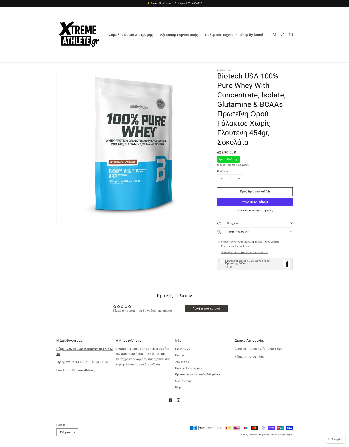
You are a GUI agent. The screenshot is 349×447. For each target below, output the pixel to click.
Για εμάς (180, 355)
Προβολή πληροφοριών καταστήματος (244, 252)
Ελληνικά (65, 432)
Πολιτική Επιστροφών (188, 368)
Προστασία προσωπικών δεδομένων (197, 374)
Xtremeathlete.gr (256, 435)
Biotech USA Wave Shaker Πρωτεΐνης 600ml (247, 262)
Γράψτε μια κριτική (206, 308)
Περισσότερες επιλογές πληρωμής (255, 210)
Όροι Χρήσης (183, 380)
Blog (178, 387)
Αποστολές (182, 361)
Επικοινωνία (182, 348)
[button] (132, 34)
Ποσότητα (222, 171)
